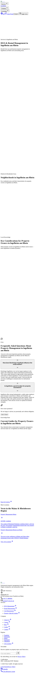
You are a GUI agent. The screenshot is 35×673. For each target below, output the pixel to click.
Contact (6, 629)
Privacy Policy (21, 656)
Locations (3, 5)
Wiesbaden (7, 636)
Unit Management (9, 611)
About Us (6, 620)
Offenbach (7, 641)
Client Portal (10, 14)
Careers (6, 622)
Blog (5, 624)
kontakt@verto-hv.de (6, 572)
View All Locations (6, 541)
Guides (6, 627)
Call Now (13, 36)
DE (4, 14)
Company (3, 8)
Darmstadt (7, 640)
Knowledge (4, 11)
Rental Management (9, 608)
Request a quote (10, 671)
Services (3, 4)
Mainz (5, 638)
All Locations (7, 643)
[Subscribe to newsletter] (18, 653)
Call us (4, 671)
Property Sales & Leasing (11, 613)
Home (2, 17)
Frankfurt (6, 635)
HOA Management (9, 606)
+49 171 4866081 (5, 564)
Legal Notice (4, 666)
